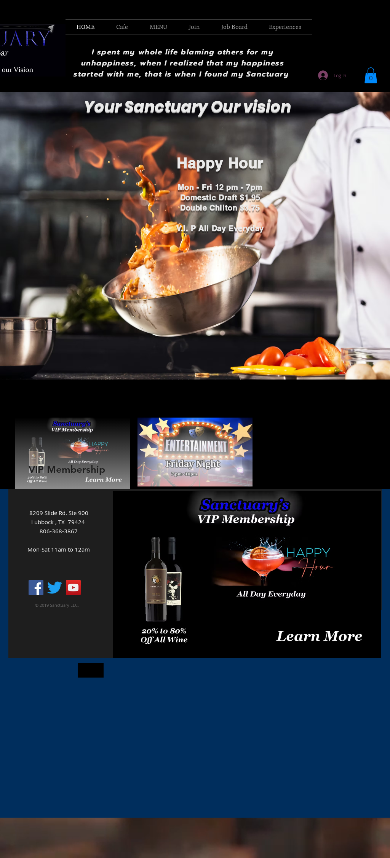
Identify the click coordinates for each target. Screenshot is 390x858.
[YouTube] (73, 587)
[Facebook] (36, 587)
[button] (370, 75)
